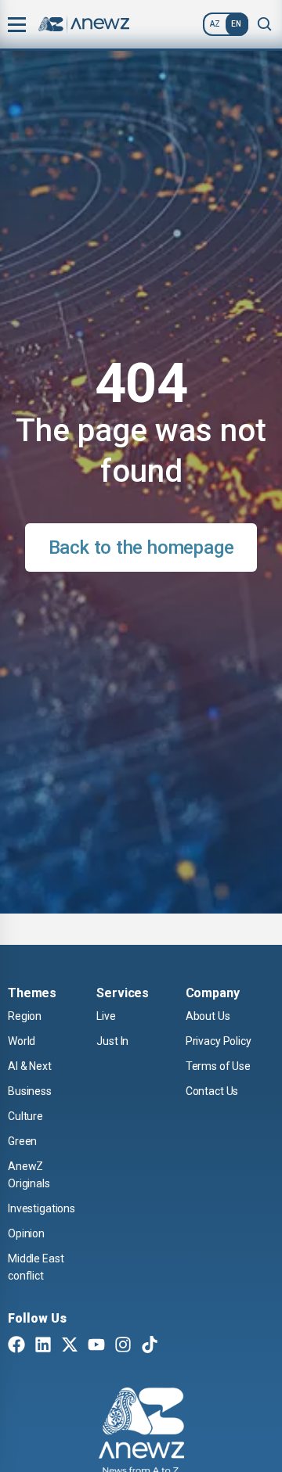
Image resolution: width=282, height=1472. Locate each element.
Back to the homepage (141, 547)
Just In (112, 1041)
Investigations (41, 1208)
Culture (25, 1116)
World (21, 1041)
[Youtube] (96, 1346)
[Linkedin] (43, 1346)
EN (236, 24)
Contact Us (212, 1091)
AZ (215, 24)
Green (22, 1141)
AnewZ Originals (29, 1175)
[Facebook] (16, 1346)
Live (105, 1016)
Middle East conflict (35, 1267)
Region (25, 1016)
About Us (208, 1016)
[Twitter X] (69, 1346)
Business (30, 1091)
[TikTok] (149, 1346)
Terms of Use (218, 1066)
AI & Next (30, 1066)
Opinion (26, 1233)
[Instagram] (123, 1346)
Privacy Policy (218, 1041)
